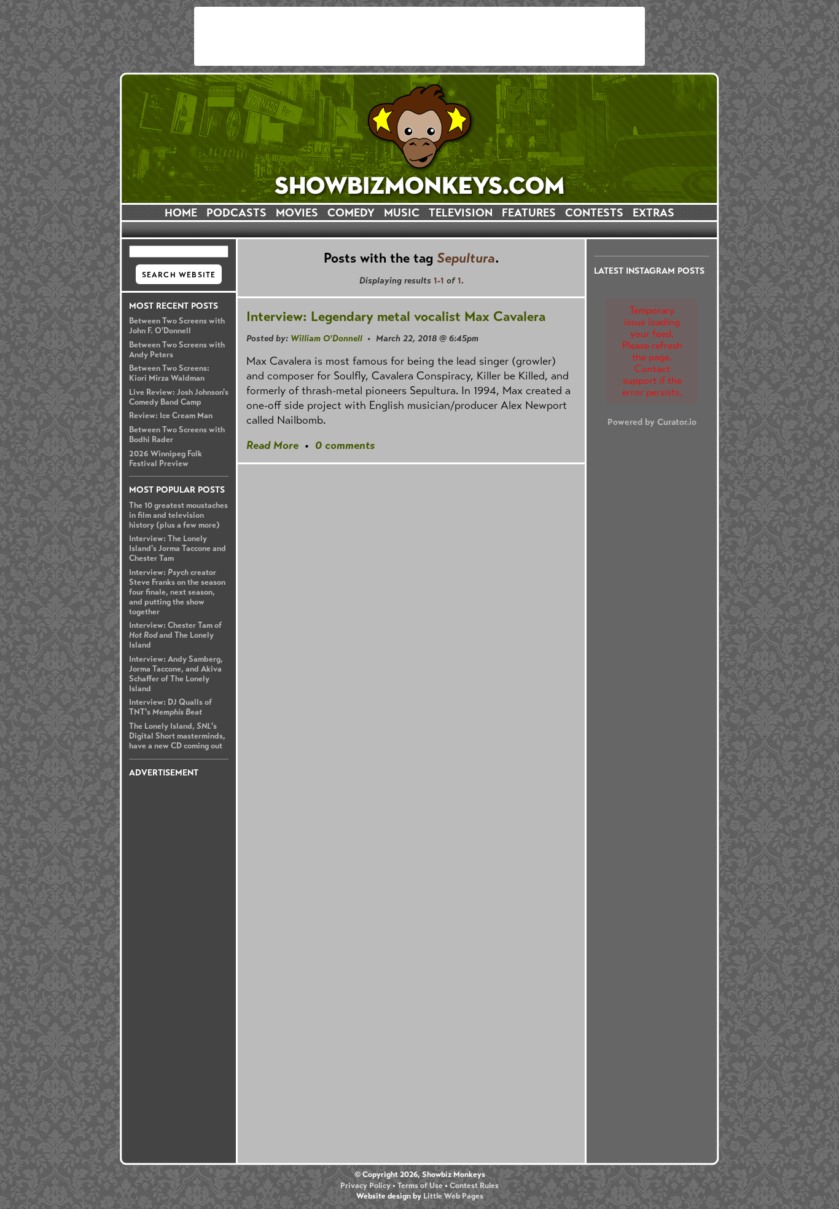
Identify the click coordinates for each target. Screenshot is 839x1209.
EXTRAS (653, 213)
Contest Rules (474, 1186)
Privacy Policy (365, 1186)
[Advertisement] (419, 36)
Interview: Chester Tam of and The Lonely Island (175, 635)
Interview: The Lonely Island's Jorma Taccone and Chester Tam (177, 548)
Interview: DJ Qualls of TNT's (170, 707)
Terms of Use (420, 1186)
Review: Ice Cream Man (171, 416)
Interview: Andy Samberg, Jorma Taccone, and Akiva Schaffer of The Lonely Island (176, 674)
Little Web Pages (453, 1196)
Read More (272, 445)
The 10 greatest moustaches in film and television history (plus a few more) (178, 515)
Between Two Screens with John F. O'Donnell (177, 326)
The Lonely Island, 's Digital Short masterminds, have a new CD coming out (177, 736)
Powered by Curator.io (652, 421)
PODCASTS (236, 213)
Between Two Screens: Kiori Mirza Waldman (169, 373)
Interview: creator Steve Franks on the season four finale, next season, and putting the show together (177, 592)
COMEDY (351, 213)
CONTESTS (594, 213)
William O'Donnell (326, 338)
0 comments (345, 445)
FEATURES (529, 213)
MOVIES (297, 213)
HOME (181, 213)
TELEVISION (461, 213)
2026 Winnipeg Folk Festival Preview (165, 459)
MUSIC (401, 213)
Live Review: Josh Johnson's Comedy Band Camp (178, 397)
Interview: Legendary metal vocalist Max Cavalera (395, 316)
